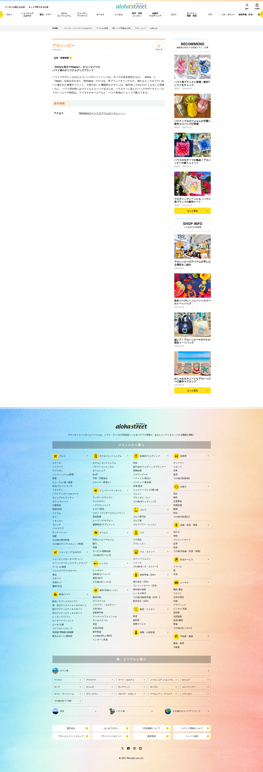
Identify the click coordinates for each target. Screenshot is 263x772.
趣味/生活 (57, 586)
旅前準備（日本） (148, 574)
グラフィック (179, 605)
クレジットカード (181, 539)
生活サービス (186, 559)
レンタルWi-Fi (139, 593)
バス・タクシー (147, 552)
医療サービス (139, 624)
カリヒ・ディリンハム (64, 694)
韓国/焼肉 (57, 509)
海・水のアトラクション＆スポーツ (69, 605)
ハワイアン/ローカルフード (65, 494)
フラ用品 (137, 539)
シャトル (137, 562)
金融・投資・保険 (188, 525)
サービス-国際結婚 (101, 551)
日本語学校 (98, 628)
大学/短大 (97, 609)
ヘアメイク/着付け (142, 478)
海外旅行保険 (139, 589)
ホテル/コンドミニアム (111, 456)
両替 (95, 547)
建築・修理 (178, 643)
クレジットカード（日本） (146, 585)
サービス (104, 532)
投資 (175, 547)
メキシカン (57, 521)
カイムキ (90, 687)
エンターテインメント (63, 620)
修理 (175, 474)
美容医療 (97, 516)
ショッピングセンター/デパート (67, 559)
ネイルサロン (99, 501)
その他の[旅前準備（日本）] (146, 597)
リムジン (137, 494)
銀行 (95, 543)
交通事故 (177, 501)
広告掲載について (151, 728)
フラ (142, 532)
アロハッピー (63, 45)
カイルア (186, 680)
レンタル (104, 563)
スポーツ (56, 578)
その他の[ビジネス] (182, 628)
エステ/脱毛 (98, 509)
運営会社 (71, 728)
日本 (62, 711)
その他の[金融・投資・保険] (186, 551)
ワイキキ (58, 680)
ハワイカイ (187, 694)
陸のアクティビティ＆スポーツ (67, 609)
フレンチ (56, 524)
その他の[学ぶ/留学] (102, 636)
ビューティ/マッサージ (111, 490)
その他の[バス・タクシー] (145, 566)
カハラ (57, 687)
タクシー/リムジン (142, 559)
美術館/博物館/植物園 (62, 632)
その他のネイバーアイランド (186, 711)
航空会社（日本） (141, 601)
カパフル (154, 687)
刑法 (175, 513)
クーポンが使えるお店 (15, 7)
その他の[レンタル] (102, 582)
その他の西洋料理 (60, 540)
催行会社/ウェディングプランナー (149, 467)
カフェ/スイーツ (60, 501)
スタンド (177, 467)
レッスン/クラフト (61, 617)
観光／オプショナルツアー (65, 601)
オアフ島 (64, 670)
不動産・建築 (186, 636)
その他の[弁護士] (181, 516)
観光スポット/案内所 (62, 636)
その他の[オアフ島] (62, 701)
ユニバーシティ (189, 687)
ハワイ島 (120, 711)
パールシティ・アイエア (161, 694)
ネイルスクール (100, 620)
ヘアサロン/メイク (102, 505)
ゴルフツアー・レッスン (144, 524)
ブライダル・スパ (141, 497)
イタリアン (57, 490)
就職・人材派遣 (147, 632)
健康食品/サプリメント (104, 524)
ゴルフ (143, 509)
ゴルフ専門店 (139, 516)
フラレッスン (139, 543)
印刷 (175, 601)
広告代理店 (178, 597)
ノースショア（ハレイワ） (162, 680)
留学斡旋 (97, 632)
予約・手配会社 (100, 478)
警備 (175, 624)
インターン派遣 (100, 639)
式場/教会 (137, 486)
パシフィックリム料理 (63, 474)
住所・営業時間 (61, 58)
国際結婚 (137, 470)
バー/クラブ (58, 528)
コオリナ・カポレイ (127, 694)
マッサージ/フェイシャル (105, 616)
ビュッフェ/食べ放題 (62, 482)
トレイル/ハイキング (62, 628)
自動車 (183, 456)
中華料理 (56, 505)
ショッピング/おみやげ (70, 552)
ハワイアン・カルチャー (104, 605)
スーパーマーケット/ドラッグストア (69, 563)
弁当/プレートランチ (62, 486)
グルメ (62, 456)
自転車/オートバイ (102, 574)
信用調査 (177, 616)
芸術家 (176, 612)
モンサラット (124, 687)
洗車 (175, 470)
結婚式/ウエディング (150, 456)
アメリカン (57, 470)
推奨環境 (151, 736)
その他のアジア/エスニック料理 (67, 544)
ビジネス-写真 (180, 609)
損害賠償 (177, 505)
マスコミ (177, 593)
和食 (54, 478)
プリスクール (99, 601)
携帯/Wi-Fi (97, 578)
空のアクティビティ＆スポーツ (67, 613)
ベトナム (56, 513)
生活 (175, 574)
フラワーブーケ (140, 474)
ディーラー (178, 463)
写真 (135, 463)
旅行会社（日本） (141, 581)
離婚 (175, 509)
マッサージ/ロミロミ (103, 497)
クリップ (159, 49)
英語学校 (97, 597)
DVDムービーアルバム (103, 539)
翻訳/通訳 (178, 589)
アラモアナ (91, 680)
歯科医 (136, 620)
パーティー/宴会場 (142, 482)
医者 (135, 616)
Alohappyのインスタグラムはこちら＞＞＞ (102, 113)
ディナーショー (59, 532)
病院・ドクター (147, 609)
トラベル (177, 566)
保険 (175, 536)
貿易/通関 (178, 620)
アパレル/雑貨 (59, 567)
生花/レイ (57, 582)
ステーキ (56, 463)
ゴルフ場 (137, 520)
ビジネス (184, 582)
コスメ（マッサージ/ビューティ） (109, 513)
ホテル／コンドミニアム (104, 463)
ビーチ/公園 (58, 624)
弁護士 (183, 486)
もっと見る (192, 211)
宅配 (54, 536)
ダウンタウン (92, 694)
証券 (175, 543)
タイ (54, 517)
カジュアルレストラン (63, 497)
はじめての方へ (111, 728)
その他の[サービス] (102, 555)
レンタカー (98, 570)
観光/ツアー (65, 594)
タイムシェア (99, 470)
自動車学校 (98, 612)
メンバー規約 (192, 736)
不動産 (176, 647)
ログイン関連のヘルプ (192, 728)
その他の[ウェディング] (144, 501)
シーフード (57, 467)
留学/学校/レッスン (109, 590)
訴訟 (175, 493)
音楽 (95, 624)
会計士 (176, 532)
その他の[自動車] (181, 478)
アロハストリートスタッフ (71, 736)
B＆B (95, 474)
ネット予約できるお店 (38, 7)
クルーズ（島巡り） (102, 482)
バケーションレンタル (103, 467)
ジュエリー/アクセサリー (64, 570)
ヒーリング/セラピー (103, 520)
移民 (175, 497)
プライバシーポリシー (111, 736)
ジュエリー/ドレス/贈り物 (145, 490)
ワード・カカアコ (126, 680)
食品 (54, 574)
